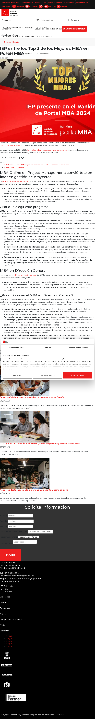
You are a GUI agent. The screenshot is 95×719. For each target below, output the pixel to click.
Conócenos (6, 29)
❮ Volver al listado (11, 42)
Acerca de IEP (11, 36)
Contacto (5, 6)
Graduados (69, 2)
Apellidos (4, 521)
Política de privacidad (44, 715)
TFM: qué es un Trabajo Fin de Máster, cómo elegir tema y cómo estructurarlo (40, 444)
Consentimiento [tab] (16, 348)
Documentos (40, 2)
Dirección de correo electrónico (13, 532)
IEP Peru (4, 589)
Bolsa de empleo (55, 2)
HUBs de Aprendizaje (44, 20)
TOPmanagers (45, 36)
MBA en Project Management (15, 181)
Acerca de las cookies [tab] (78, 348)
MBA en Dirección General (14, 167)
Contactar (4, 631)
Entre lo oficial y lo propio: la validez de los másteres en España (32, 397)
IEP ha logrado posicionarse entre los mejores (47, 150)
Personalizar (46, 375)
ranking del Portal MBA (10, 145)
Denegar (17, 375)
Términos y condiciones (22, 715)
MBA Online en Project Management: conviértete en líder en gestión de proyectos (36, 165)
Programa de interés (9, 537)
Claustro (3, 602)
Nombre (3, 516)
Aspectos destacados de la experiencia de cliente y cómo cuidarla (34, 490)
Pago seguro (27, 2)
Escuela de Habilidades (45, 29)
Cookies (59, 715)
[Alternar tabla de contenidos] (2, 162)
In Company (73, 20)
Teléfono (3, 526)
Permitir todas (77, 375)
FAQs (2, 625)
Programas (6, 20)
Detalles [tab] (47, 348)
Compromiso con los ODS (11, 619)
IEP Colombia (6, 586)
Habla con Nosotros (10, 2)
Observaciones (6, 543)
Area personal (82, 2)
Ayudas (3, 614)
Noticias (58, 29)
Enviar (10, 555)
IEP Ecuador (6, 592)
